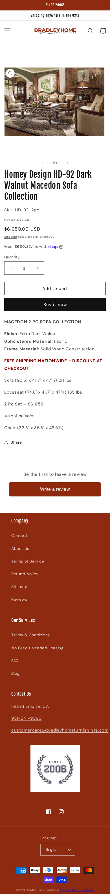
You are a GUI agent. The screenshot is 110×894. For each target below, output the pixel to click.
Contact (19, 535)
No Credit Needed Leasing (37, 647)
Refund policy (25, 573)
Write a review (55, 489)
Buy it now (55, 304)
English (52, 849)
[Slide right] (67, 163)
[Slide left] (42, 163)
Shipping (10, 236)
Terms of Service (27, 561)
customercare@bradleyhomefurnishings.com (59, 730)
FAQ (15, 660)
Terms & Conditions (30, 634)
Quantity (11, 257)
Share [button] (16, 442)
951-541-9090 (26, 718)
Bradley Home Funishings (43, 890)
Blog (15, 673)
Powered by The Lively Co (77, 890)
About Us (20, 548)
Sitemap (19, 586)
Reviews (19, 599)
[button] (7, 31)
